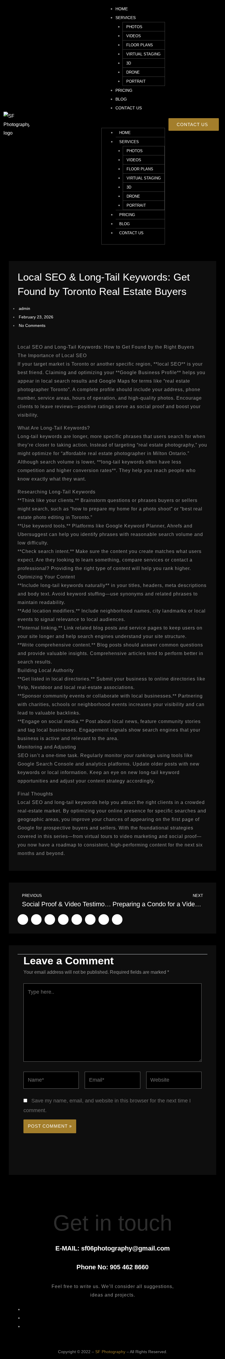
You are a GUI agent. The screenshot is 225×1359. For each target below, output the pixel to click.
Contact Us (128, 108)
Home (121, 8)
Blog (121, 99)
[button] (133, 123)
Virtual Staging (143, 54)
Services (125, 17)
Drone (133, 72)
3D (128, 63)
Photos (134, 27)
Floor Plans (139, 45)
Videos (133, 36)
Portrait (136, 81)
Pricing (123, 90)
